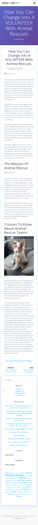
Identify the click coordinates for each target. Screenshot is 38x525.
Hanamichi (12, 68)
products (28, 487)
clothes (14, 480)
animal (12, 361)
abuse (12, 473)
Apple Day (11, 3)
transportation (18, 494)
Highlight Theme (20, 518)
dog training (19, 68)
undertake (18, 496)
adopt (16, 473)
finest (18, 483)
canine (21, 478)
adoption (28, 473)
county (7, 483)
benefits (9, 478)
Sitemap (20, 395)
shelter (14, 492)
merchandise (17, 487)
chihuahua (8, 480)
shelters (20, 492)
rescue (25, 489)
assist (26, 475)
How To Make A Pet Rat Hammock (19, 442)
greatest (24, 483)
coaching (20, 480)
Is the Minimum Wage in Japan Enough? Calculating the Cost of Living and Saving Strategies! (19, 413)
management (9, 487)
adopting (21, 473)
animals (19, 475)
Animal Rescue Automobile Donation (19, 439)
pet (23, 487)
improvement (14, 485)
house (7, 485)
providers (8, 489)
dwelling (13, 483)
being (30, 475)
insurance (29, 485)
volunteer (29, 361)
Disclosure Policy (20, 393)
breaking (14, 478)
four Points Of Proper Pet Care (19, 432)
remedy (18, 489)
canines (28, 478)
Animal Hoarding (19, 435)
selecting (7, 492)
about (7, 473)
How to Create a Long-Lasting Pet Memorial (19, 429)
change (17, 361)
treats (24, 494)
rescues (22, 361)
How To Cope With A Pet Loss (19, 445)
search (31, 489)
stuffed (31, 492)
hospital (30, 483)
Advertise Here (20, 391)
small (26, 492)
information (22, 485)
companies (28, 480)
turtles (28, 494)
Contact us (20, 389)
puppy (13, 489)
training (10, 494)
